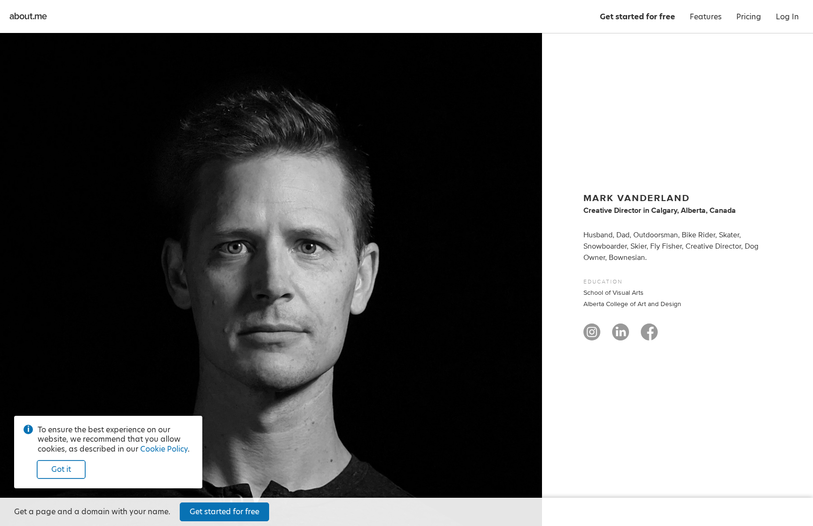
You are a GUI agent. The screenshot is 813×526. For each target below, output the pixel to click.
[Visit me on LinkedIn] (620, 336)
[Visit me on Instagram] (591, 336)
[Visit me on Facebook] (649, 336)
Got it (61, 469)
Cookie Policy (164, 449)
